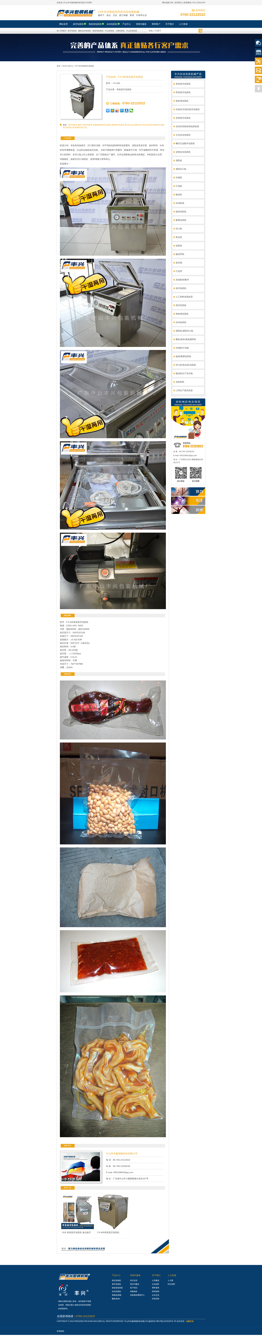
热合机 (179, 237)
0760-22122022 (192, 14)
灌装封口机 (181, 169)
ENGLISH (201, 3)
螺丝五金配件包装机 (185, 143)
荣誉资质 (155, 1288)
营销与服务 (135, 1275)
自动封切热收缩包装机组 (187, 126)
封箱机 (179, 177)
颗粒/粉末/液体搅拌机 (186, 339)
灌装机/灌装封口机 (184, 331)
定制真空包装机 (183, 118)
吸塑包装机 (181, 220)
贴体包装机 (181, 211)
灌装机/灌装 (116, 1295)
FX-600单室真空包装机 (108, 1232)
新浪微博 (187, 3)
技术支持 (133, 1280)
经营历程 (155, 1299)
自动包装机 (181, 322)
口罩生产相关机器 (184, 390)
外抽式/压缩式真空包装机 (188, 109)
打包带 (179, 271)
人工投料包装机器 (184, 297)
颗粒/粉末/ (116, 1299)
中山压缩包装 (131, 31)
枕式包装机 (181, 288)
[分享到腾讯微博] (122, 110)
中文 (194, 3)
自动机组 (180, 203)
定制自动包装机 (183, 152)
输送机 (179, 194)
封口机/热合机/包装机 (186, 365)
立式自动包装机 (183, 135)
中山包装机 (109, 31)
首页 (58, 66)
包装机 (179, 245)
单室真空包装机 (183, 84)
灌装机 (179, 160)
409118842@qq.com (123, 1172)
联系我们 (178, 3)
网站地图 (165, 3)
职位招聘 (171, 1284)
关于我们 (156, 1275)
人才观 (170, 1280)
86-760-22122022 (121, 1160)
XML (172, 3)
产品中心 (116, 1275)
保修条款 (133, 1291)
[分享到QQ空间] (112, 110)
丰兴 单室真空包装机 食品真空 (76, 1232)
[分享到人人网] (127, 110)
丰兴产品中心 (67, 66)
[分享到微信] (131, 110)
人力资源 (172, 1275)
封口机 (179, 228)
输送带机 (180, 254)
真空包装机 (72, 31)
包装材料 (180, 382)
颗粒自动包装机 (84, 31)
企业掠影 (155, 1284)
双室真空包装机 (183, 92)
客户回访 (133, 1288)
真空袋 (179, 262)
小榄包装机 (120, 31)
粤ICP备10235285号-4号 (166, 1321)
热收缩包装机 (97, 31)
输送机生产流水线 (184, 373)
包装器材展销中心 (137, 1295)
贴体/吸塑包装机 (183, 356)
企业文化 (155, 1295)
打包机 (179, 186)
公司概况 (155, 1280)
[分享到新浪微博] (117, 110)
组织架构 (155, 1291)
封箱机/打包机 (182, 348)
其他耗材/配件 (182, 279)
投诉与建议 (134, 1284)
